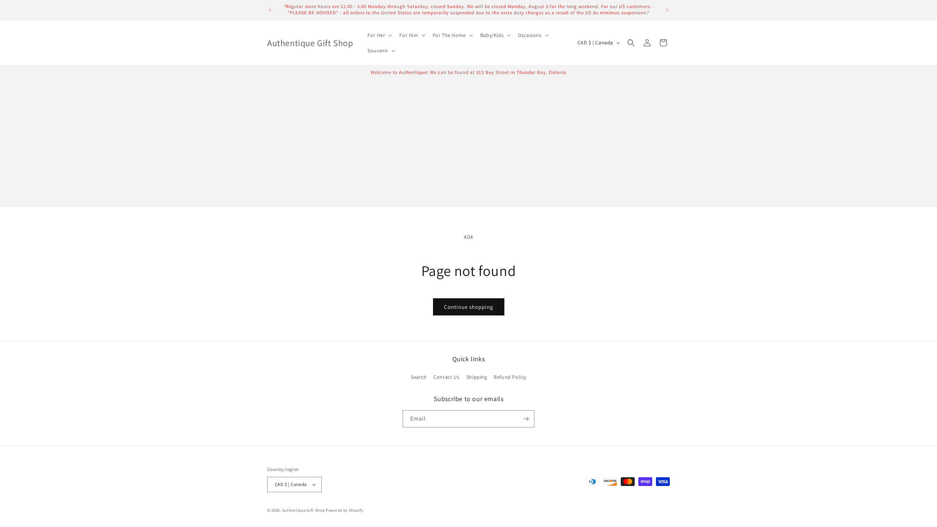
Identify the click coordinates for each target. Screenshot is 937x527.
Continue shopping (468, 306)
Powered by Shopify (344, 510)
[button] (379, 35)
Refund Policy (510, 377)
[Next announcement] (667, 10)
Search (419, 377)
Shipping (476, 377)
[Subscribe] (526, 418)
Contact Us (446, 377)
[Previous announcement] (270, 10)
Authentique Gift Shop (303, 510)
